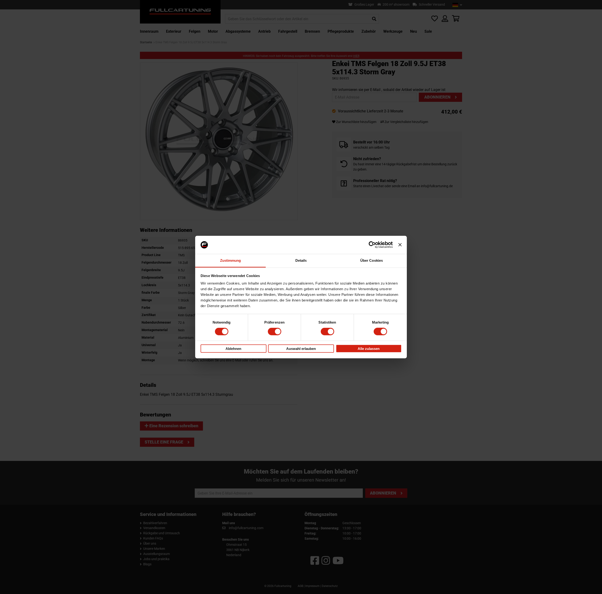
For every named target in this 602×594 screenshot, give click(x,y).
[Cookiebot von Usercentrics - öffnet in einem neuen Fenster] (372, 244)
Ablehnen (233, 348)
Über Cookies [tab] (371, 260)
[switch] (274, 331)
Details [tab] (301, 260)
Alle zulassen (369, 348)
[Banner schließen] (400, 244)
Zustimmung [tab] (230, 260)
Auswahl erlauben (301, 348)
